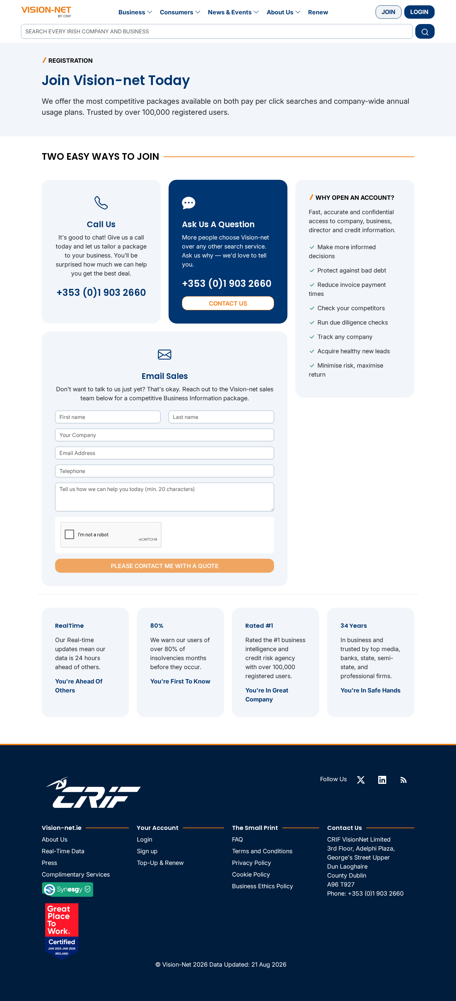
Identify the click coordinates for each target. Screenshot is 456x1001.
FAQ (237, 839)
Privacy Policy (251, 862)
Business (132, 12)
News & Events (230, 12)
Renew (318, 12)
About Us (280, 12)
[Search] (425, 31)
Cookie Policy (251, 874)
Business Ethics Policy (262, 886)
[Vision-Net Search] (46, 12)
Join (388, 11)
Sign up (147, 851)
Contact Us (228, 303)
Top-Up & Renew (160, 862)
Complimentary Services (76, 874)
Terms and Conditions (262, 851)
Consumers (176, 12)
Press (49, 862)
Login (419, 11)
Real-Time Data (63, 851)
